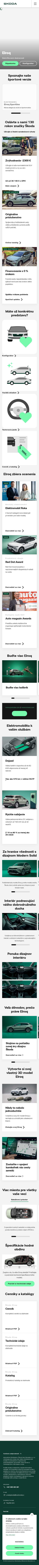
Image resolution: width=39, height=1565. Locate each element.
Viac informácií (10, 1535)
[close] (32, 1515)
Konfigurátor (28, 63)
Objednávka (10, 63)
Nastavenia (19, 1541)
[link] (19, 163)
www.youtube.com (12, 707)
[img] (10, 3)
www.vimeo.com (27, 707)
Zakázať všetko (19, 1547)
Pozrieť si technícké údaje (19, 1284)
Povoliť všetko (19, 1553)
